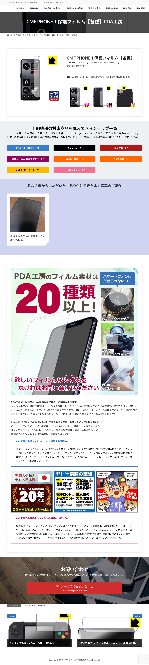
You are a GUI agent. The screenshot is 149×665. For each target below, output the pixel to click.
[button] (28, 148)
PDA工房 (82, 62)
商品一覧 (41, 605)
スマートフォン (29, 605)
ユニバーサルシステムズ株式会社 (103, 62)
